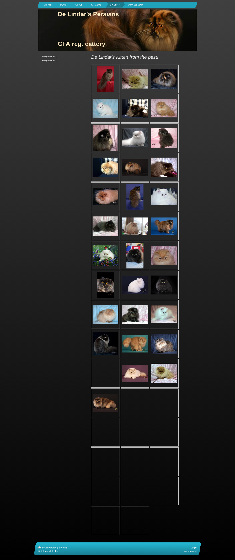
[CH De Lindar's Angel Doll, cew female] (135, 137)
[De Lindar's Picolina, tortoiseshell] (164, 344)
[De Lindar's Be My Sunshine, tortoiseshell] (164, 79)
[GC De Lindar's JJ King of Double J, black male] (164, 285)
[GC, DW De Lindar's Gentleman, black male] (105, 226)
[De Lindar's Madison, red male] (105, 314)
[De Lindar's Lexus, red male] (105, 167)
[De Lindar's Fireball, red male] (135, 226)
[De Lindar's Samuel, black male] (105, 343)
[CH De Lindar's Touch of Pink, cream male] (135, 373)
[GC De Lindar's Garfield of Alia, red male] (164, 373)
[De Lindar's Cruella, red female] (135, 79)
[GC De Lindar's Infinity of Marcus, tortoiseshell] (105, 285)
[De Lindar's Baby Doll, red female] (164, 255)
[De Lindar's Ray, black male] (134, 255)
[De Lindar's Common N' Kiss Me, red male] (135, 343)
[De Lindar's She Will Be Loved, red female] (164, 108)
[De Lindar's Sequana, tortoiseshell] (105, 403)
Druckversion (49, 547)
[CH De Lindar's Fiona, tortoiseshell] (134, 197)
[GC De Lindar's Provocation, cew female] (164, 196)
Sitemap (62, 547)
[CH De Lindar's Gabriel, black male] (105, 79)
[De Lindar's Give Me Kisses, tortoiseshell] (105, 138)
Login (194, 547)
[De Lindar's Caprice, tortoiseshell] (164, 226)
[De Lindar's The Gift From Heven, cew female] (105, 108)
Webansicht (190, 551)
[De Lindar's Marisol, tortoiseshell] (135, 314)
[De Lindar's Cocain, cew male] (164, 314)
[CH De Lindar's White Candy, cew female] (135, 285)
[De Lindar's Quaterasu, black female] (164, 138)
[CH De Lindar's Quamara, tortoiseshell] (135, 167)
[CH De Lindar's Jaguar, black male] (135, 108)
